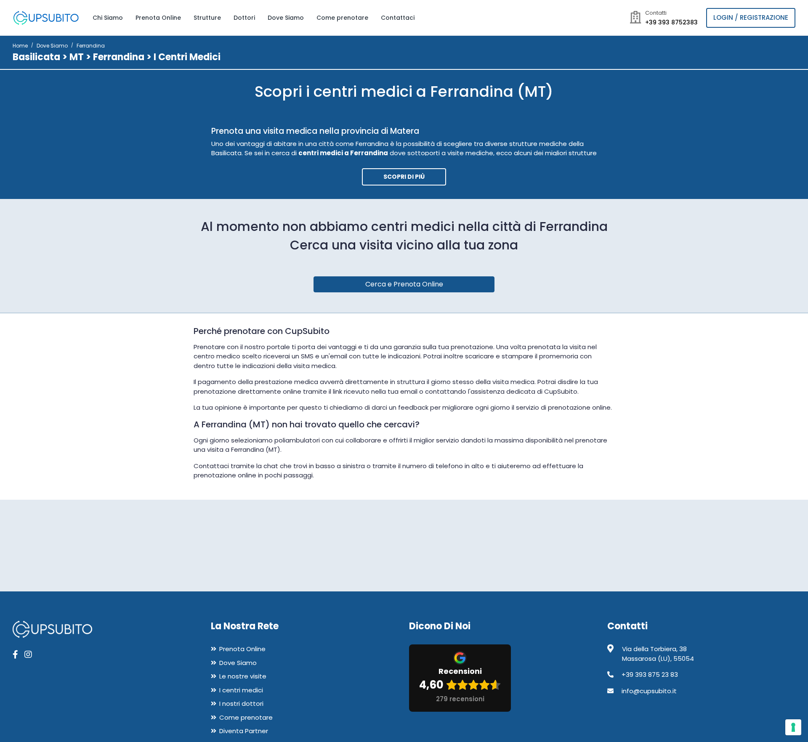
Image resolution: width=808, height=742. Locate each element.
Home (20, 45)
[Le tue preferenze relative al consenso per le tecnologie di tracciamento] (793, 727)
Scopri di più (404, 176)
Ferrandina (118, 57)
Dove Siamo (286, 17)
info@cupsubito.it (649, 690)
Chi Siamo (108, 17)
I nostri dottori (241, 703)
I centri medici (241, 690)
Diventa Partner (243, 730)
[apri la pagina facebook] (15, 654)
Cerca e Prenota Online (404, 284)
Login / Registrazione (750, 17)
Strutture (207, 17)
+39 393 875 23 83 (650, 674)
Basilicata (36, 57)
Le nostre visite (242, 676)
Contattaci (398, 17)
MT (76, 57)
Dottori (244, 17)
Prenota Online (158, 17)
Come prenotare (342, 17)
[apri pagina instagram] (28, 654)
